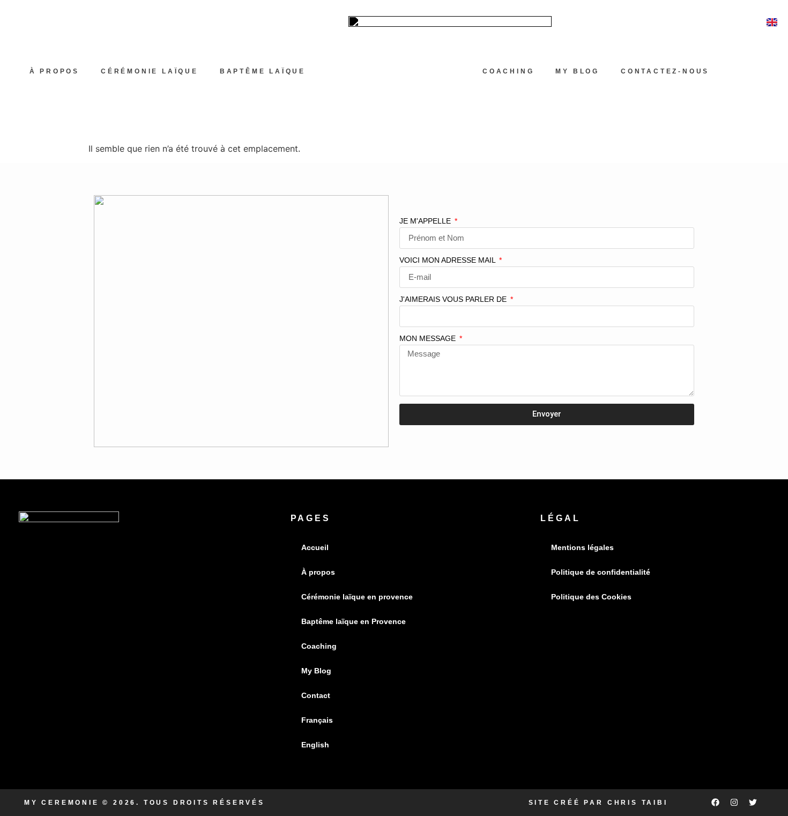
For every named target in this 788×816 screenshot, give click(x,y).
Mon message (428, 339)
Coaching (319, 646)
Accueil (315, 547)
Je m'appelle (426, 221)
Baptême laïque (263, 71)
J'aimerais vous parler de (454, 299)
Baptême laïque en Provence (353, 621)
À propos (54, 71)
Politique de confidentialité (600, 572)
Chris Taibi (637, 802)
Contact (315, 695)
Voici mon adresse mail (448, 260)
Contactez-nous (665, 71)
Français (317, 720)
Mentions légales (582, 547)
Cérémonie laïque (149, 71)
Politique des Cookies (591, 596)
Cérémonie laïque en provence (357, 596)
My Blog (577, 71)
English (315, 744)
